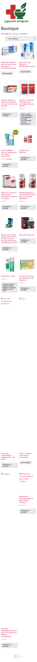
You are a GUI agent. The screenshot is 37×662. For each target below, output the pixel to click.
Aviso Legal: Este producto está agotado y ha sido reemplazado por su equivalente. (27, 119)
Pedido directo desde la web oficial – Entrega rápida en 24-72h (9, 287)
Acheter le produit (7, 115)
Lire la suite (7, 73)
